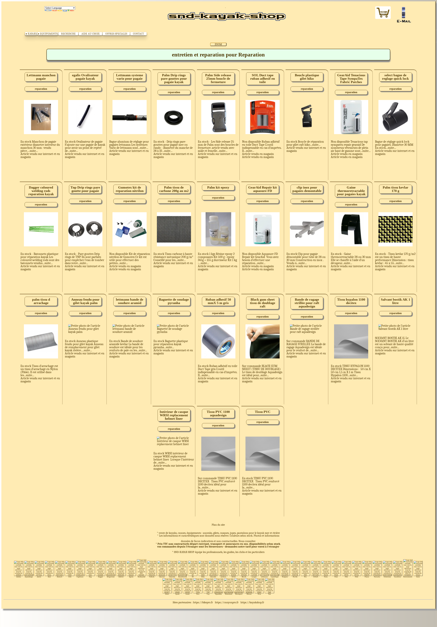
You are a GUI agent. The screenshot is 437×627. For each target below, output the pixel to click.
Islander (213, 577)
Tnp (208, 594)
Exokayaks (141, 577)
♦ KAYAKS (31, 33)
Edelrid (120, 577)
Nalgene (285, 577)
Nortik (295, 577)
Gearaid (162, 577)
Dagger (100, 577)
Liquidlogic (275, 577)
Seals (418, 577)
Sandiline (397, 577)
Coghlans (80, 577)
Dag (90, 577)
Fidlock (151, 577)
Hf (193, 577)
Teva (197, 594)
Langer (254, 577)
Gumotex (172, 577)
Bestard (59, 577)
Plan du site (218, 524)
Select (167, 594)
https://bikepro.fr (203, 602)
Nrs (305, 577)
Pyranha (377, 577)
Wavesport (238, 594)
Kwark (244, 577)
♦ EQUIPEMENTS (48, 33)
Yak (269, 594)
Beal (49, 577)
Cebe (69, 577)
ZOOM (218, 44)
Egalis (131, 577)
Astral (39, 577)
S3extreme (387, 577)
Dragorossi (111, 577)
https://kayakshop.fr (252, 602)
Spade (177, 594)
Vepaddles (218, 594)
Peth (346, 577)
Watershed (228, 594)
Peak (336, 577)
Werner (249, 594)
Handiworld (182, 577)
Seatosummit (407, 577)
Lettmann (264, 577)
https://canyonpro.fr (226, 602)
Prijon (367, 577)
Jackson (223, 577)
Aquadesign (29, 577)
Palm (326, 577)
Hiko (203, 577)
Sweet (187, 594)
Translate (59, 11)
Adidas (18, 577)
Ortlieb (315, 577)
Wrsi (259, 594)
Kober (234, 577)
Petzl (356, 577)
